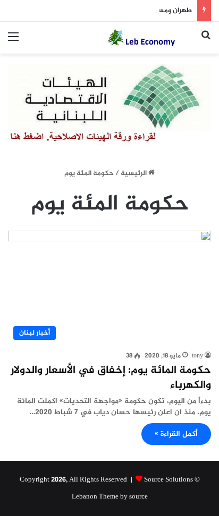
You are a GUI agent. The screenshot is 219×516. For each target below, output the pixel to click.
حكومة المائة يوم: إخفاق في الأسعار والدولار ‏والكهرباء (111, 378)
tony (197, 356)
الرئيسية (134, 173)
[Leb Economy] (149, 37)
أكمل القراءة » (176, 434)
